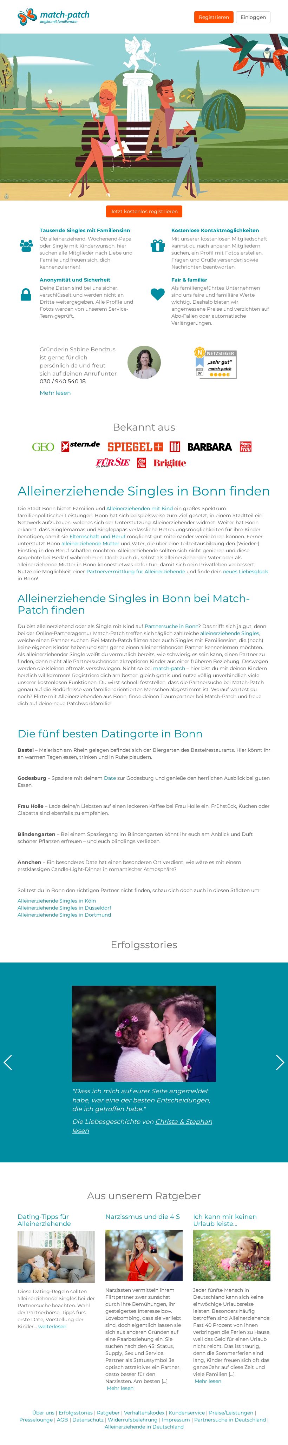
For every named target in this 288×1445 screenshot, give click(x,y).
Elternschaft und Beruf (97, 536)
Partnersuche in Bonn (171, 626)
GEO (43, 445)
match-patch (169, 668)
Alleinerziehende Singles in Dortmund (64, 915)
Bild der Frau (141, 463)
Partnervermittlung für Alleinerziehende (135, 571)
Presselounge (36, 1420)
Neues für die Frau (245, 447)
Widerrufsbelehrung (133, 1420)
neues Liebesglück (245, 571)
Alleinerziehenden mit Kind (139, 508)
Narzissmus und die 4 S (142, 1217)
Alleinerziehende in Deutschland (144, 1427)
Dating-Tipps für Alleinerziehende (44, 1220)
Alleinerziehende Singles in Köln (57, 901)
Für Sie (112, 461)
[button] (144, 211)
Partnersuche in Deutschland (230, 1420)
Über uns (43, 1413)
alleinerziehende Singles (229, 633)
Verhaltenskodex (144, 1413)
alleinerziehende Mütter (90, 543)
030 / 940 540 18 (63, 381)
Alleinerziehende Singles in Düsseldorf (64, 908)
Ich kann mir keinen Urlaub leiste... (225, 1220)
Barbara (210, 445)
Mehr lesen (55, 393)
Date (110, 778)
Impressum (176, 1420)
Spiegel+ (134, 445)
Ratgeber (108, 1413)
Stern (80, 445)
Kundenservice (187, 1413)
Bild (175, 445)
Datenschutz (88, 1420)
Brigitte (170, 461)
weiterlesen (52, 1326)
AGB (62, 1420)
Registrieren (214, 17)
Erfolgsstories (76, 1413)
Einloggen (253, 17)
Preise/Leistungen (231, 1413)
